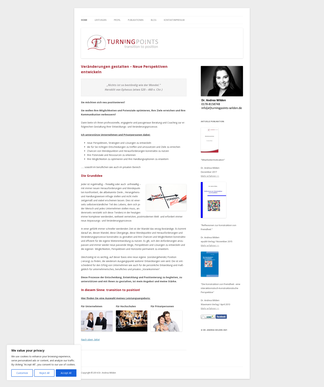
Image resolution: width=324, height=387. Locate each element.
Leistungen (100, 20)
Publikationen (135, 20)
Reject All (44, 373)
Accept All (66, 373)
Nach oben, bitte (90, 339)
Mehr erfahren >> (210, 175)
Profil (117, 20)
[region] (44, 362)
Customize (22, 373)
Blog (153, 20)
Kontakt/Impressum (174, 20)
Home (84, 20)
